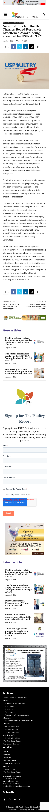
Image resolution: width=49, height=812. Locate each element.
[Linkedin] (25, 46)
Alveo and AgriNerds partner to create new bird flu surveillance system (16, 632)
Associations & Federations (13, 23)
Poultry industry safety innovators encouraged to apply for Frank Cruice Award (18, 341)
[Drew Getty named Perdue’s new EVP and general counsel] (39, 604)
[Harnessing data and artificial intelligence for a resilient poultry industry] (39, 373)
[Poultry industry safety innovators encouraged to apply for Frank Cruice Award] (39, 342)
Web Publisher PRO (34, 809)
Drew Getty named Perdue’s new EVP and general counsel (16, 603)
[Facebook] (13, 46)
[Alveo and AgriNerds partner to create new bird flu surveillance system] (39, 632)
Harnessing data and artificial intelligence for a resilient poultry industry (18, 371)
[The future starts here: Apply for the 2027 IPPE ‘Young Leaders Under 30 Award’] (39, 357)
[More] (37, 46)
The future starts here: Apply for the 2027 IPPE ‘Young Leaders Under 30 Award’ (18, 357)
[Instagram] (9, 800)
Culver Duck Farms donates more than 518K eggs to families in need (18, 617)
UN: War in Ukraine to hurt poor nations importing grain (11, 306)
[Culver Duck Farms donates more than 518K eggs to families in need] (39, 618)
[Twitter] (19, 46)
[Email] (31, 46)
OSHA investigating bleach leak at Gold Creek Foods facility (36, 306)
